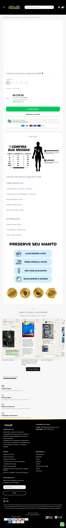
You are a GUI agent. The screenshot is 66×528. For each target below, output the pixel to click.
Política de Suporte (8, 457)
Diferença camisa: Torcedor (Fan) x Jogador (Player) (15, 469)
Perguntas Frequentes (9, 459)
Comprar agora (33, 109)
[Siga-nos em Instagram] (7, 501)
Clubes (38, 459)
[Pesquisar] (52, 7)
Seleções (38, 461)
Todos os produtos (16, 17)
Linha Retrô (39, 471)
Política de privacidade (9, 466)
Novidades (39, 457)
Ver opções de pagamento (20, 99)
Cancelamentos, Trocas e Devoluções (14, 461)
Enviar (14, 493)
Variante (8, 88)
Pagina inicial (6, 17)
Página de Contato (8, 454)
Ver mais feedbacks (33, 369)
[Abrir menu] (4, 7)
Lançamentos (40, 454)
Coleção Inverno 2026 (42, 466)
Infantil (38, 468)
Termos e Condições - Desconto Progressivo (15, 472)
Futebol (38, 464)
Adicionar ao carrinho (33, 114)
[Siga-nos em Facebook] (4, 501)
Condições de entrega (9, 464)
